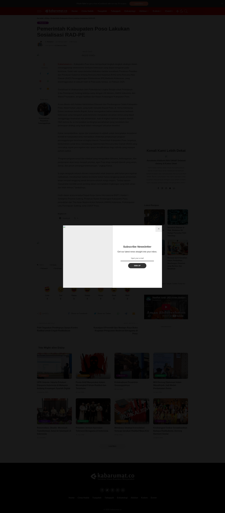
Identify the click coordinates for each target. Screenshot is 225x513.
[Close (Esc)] (158, 228)
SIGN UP (137, 266)
